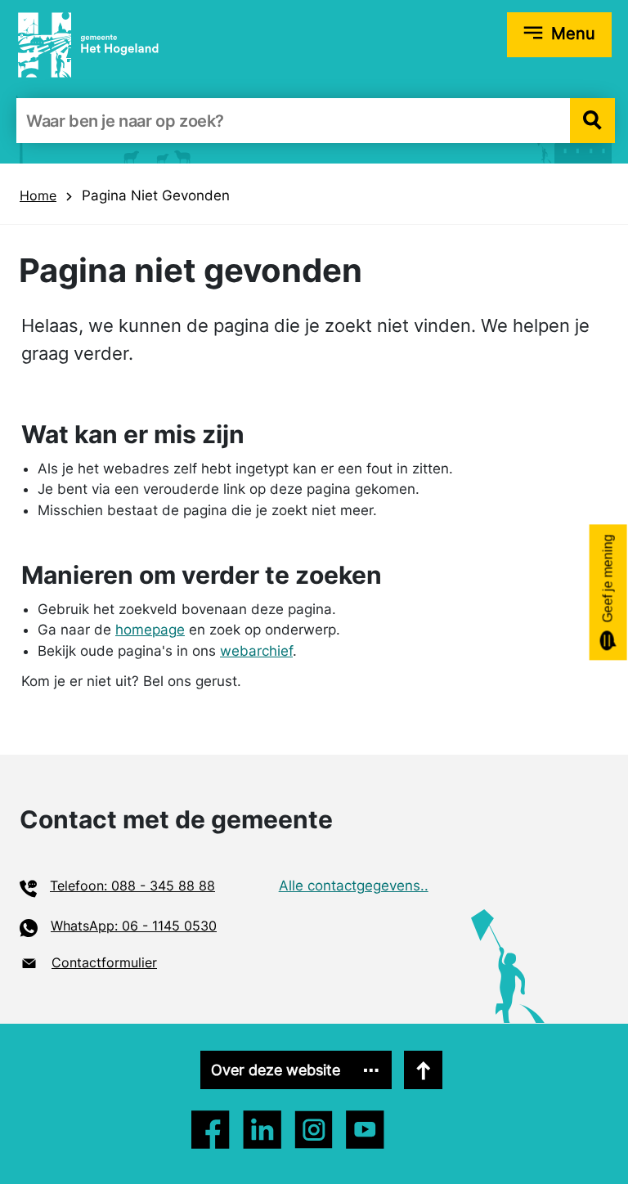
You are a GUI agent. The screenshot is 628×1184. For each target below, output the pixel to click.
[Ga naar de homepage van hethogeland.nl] (88, 44)
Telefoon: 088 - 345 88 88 (132, 885)
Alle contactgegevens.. (353, 885)
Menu (573, 33)
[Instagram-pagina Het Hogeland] (262, 1129)
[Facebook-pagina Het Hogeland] (210, 1129)
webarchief (256, 651)
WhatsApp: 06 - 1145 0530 (134, 925)
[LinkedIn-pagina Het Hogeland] (313, 1129)
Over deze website (275, 1070)
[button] (592, 120)
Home (38, 195)
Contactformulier (104, 962)
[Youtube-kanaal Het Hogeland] (365, 1129)
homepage (150, 629)
